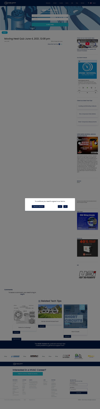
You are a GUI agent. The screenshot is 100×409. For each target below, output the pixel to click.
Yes (60, 206)
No (65, 206)
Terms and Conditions (38, 206)
